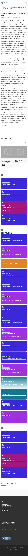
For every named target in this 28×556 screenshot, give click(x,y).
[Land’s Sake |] (4, 2)
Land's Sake (11, 547)
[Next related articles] (25, 142)
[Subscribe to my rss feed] (14, 553)
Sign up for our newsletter (7, 529)
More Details (14, 523)
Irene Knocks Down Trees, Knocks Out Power (6, 163)
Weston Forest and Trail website (11, 100)
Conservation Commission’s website (10, 122)
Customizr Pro (17, 549)
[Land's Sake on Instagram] (9, 538)
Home (2, 7)
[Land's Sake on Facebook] (3, 538)
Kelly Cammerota (5, 17)
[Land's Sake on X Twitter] (6, 538)
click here (20, 109)
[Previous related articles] (22, 142)
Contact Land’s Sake (6, 511)
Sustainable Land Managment (10, 7)
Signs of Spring (18, 160)
